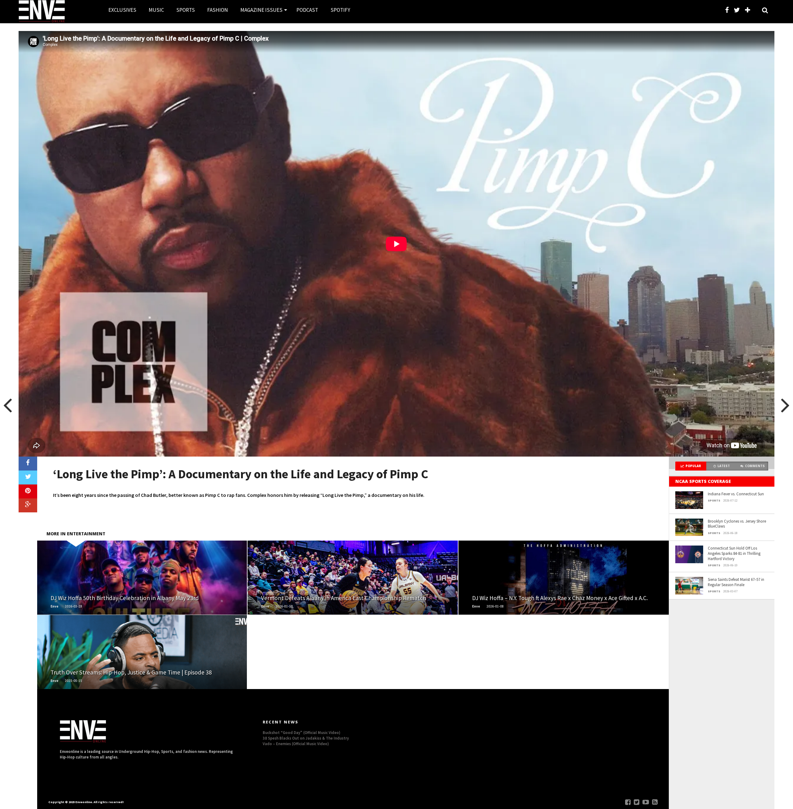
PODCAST (307, 10)
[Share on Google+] (28, 505)
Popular (693, 466)
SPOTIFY (340, 10)
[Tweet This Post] (28, 477)
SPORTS (185, 10)
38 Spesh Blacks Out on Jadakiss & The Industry (306, 738)
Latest (723, 466)
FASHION (217, 10)
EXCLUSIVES (122, 10)
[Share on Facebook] (28, 464)
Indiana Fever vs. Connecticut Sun (736, 493)
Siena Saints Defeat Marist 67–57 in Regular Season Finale (736, 582)
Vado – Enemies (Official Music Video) (296, 743)
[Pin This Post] (28, 491)
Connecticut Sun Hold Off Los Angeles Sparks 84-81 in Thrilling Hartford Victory (734, 553)
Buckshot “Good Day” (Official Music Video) (301, 732)
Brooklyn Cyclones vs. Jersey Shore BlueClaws (737, 524)
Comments (755, 466)
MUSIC (156, 10)
